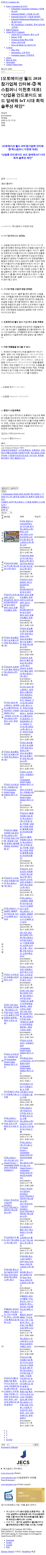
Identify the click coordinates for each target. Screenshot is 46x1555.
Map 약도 (15, 50)
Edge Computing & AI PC (17, 6)
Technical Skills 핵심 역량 (22, 40)
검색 (36, 1445)
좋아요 (5, 488)
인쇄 (3, 491)
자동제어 (36, 450)
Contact (9, 47)
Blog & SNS (11, 60)
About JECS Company (15, 32)
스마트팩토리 (24, 450)
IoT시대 (33, 455)
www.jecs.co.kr (7, 1473)
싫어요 (14, 488)
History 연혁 (16, 37)
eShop (8, 58)
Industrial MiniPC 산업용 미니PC (25, 14)
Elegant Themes (7, 1551)
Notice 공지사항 (18, 42)
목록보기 (5, 507)
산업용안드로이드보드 (18, 455)
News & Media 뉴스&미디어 (23, 45)
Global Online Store (14, 65)
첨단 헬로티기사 (17, 458)
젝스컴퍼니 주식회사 (12, 1469)
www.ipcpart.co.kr (8, 1477)
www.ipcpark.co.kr (9, 1484)
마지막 (9, 1440)
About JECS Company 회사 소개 (25, 34)
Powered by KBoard (9, 1447)
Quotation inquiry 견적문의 (22, 55)
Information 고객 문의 (20, 53)
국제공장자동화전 (9, 450)
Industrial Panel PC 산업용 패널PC (26, 17)
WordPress (26, 1551)
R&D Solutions (12, 30)
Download (10, 62)
